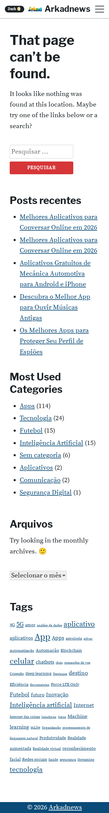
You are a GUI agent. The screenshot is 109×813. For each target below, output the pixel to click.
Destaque (60, 674)
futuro (38, 695)
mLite (35, 727)
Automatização (22, 650)
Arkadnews (68, 9)
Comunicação (40, 480)
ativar (88, 639)
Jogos (62, 717)
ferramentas (39, 685)
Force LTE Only (65, 684)
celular (22, 661)
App (42, 637)
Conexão (17, 674)
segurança (68, 759)
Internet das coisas (25, 717)
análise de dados (49, 625)
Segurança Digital (46, 492)
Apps (27, 406)
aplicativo (79, 624)
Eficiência (19, 684)
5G (20, 624)
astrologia (74, 638)
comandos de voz (77, 663)
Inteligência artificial (41, 705)
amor (30, 625)
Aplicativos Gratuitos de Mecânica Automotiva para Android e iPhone (55, 273)
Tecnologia (36, 418)
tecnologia (26, 769)
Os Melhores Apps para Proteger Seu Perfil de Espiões (54, 341)
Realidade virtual (47, 749)
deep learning (38, 673)
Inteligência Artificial (51, 443)
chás (59, 663)
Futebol (31, 431)
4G (12, 625)
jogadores (48, 717)
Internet (84, 705)
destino (78, 673)
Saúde (53, 759)
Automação (47, 650)
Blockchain (71, 650)
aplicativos (21, 638)
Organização (51, 728)
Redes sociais (34, 759)
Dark (14, 9)
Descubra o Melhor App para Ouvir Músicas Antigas (55, 307)
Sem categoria (40, 455)
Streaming (86, 759)
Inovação (57, 695)
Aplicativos (36, 468)
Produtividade (52, 738)
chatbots (45, 662)
